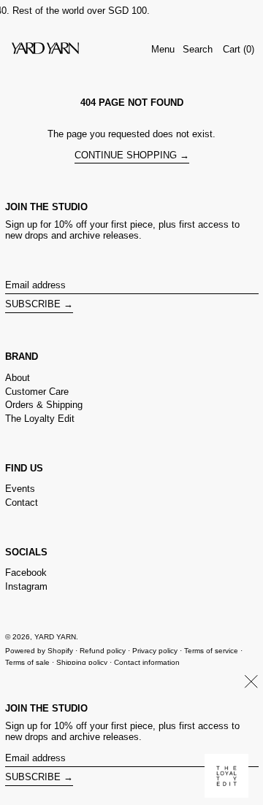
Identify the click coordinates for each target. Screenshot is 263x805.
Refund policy (103, 651)
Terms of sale (27, 662)
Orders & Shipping (44, 404)
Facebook (26, 572)
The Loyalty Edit (40, 418)
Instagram (26, 586)
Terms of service (211, 651)
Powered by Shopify (39, 651)
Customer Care (37, 391)
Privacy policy (155, 651)
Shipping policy (81, 662)
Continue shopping (126, 155)
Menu (163, 49)
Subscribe (33, 303)
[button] (198, 49)
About (17, 377)
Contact (21, 502)
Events (20, 488)
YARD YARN (55, 637)
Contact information (147, 662)
